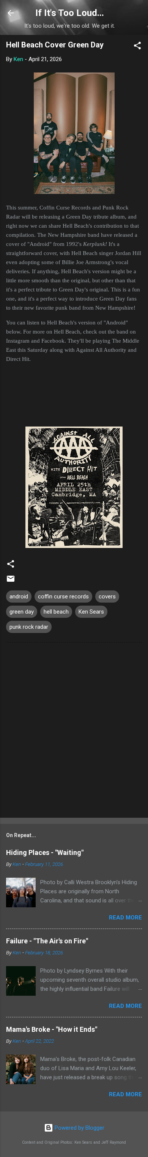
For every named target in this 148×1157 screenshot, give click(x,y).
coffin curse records (63, 596)
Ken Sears (91, 611)
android (18, 596)
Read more (125, 917)
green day (21, 611)
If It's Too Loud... (69, 13)
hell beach (56, 611)
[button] (137, 47)
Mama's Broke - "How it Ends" (51, 1029)
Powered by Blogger (78, 1127)
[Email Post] (10, 581)
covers (107, 596)
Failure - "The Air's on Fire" (47, 941)
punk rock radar (28, 626)
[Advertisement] (74, 732)
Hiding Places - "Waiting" (44, 852)
